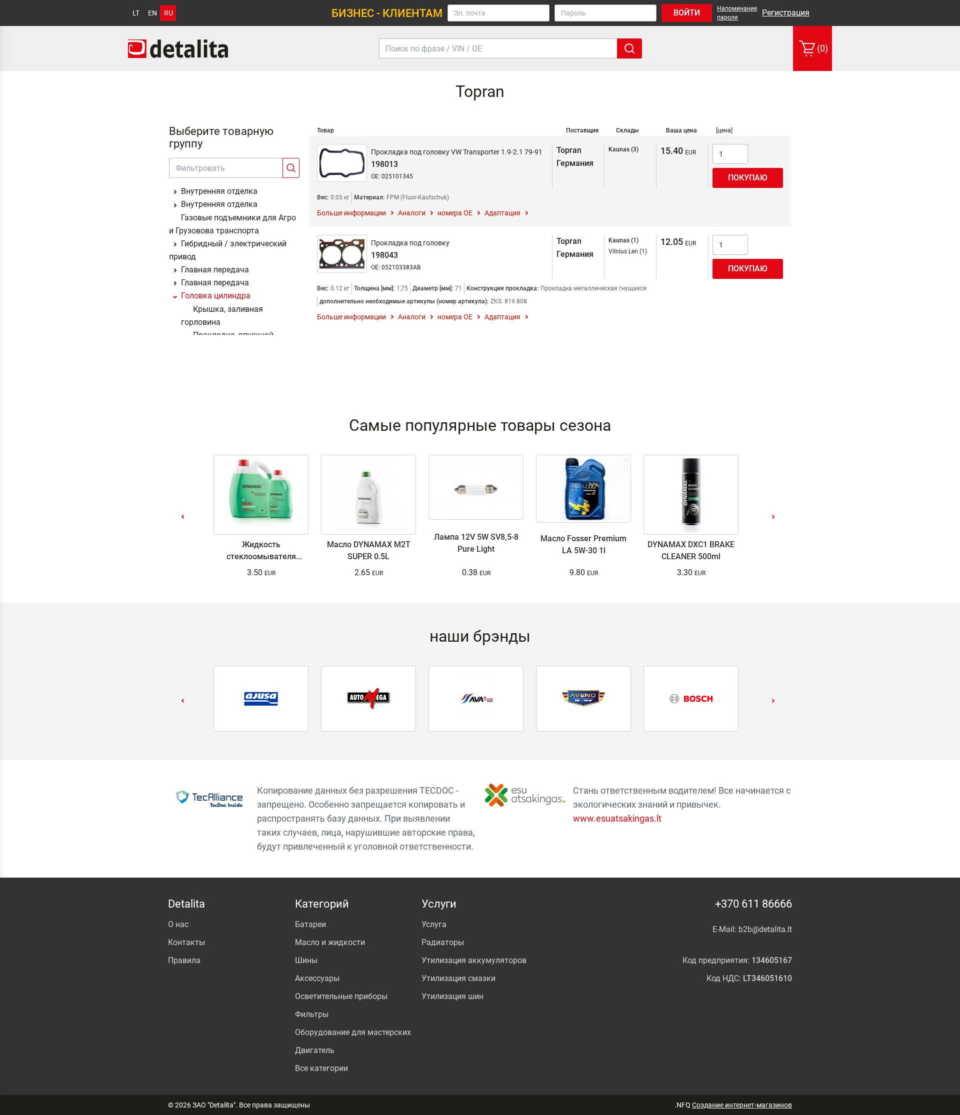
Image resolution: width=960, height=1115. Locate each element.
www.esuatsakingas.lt (617, 818)
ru (168, 13)
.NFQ (682, 1105)
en (152, 13)
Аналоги (412, 213)
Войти (687, 12)
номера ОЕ (455, 213)
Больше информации (351, 213)
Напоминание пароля (737, 13)
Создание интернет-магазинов (742, 1105)
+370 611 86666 (753, 904)
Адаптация (502, 213)
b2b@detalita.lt (765, 929)
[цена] (724, 130)
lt (136, 13)
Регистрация (786, 12)
